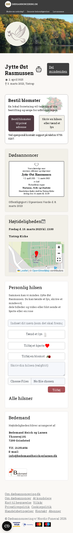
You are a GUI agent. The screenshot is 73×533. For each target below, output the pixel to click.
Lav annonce (58, 11)
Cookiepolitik (41, 507)
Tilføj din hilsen (56, 390)
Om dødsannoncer (18, 498)
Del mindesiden (58, 69)
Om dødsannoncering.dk (23, 494)
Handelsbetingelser (19, 511)
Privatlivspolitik (17, 507)
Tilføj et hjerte (34, 346)
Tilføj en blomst (33, 356)
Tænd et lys (34, 334)
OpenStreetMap (41, 270)
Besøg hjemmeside (22, 463)
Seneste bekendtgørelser (38, 11)
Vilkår (38, 502)
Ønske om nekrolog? (15, 11)
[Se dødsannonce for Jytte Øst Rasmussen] (36, 178)
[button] (36, 254)
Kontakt (41, 511)
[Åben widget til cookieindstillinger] (7, 526)
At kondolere (42, 498)
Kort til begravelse (18, 502)
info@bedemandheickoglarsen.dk (33, 456)
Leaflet (24, 270)
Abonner (55, 511)
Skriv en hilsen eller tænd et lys (52, 123)
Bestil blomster (21, 123)
